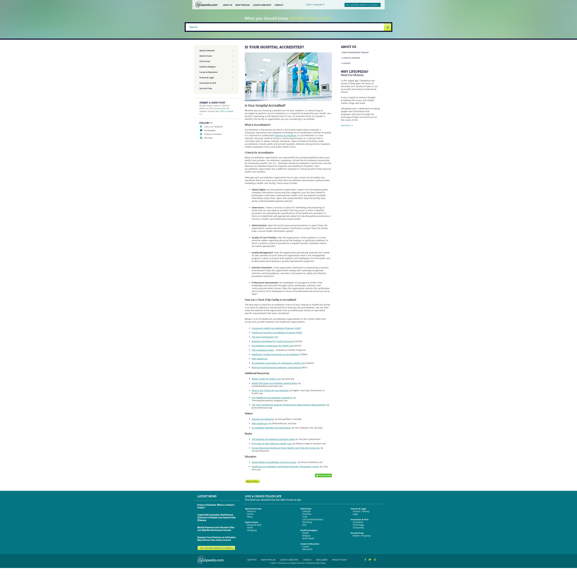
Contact (279, 5)
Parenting (307, 522)
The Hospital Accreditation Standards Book (273, 439)
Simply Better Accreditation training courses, (274, 462)
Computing (358, 527)
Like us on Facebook (213, 126)
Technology (358, 524)
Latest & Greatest (262, 5)
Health (305, 532)
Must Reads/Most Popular (356, 52)
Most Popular (242, 5)
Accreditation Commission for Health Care (273, 345)
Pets (304, 524)
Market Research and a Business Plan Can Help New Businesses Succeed (215, 528)
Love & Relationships (312, 519)
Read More (346, 125)
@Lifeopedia (209, 130)
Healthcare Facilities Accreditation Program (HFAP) (277, 332)
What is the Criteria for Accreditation (270, 390)
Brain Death (308, 538)
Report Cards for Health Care (266, 378)
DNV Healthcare (260, 358)
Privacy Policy (339, 560)
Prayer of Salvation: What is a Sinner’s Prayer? (215, 506)
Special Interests (207, 50)
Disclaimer (321, 560)
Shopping (252, 530)
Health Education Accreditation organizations (274, 383)
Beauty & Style (254, 524)
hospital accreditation (286, 135)
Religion (306, 535)
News (250, 516)
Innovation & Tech (207, 83)
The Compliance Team (263, 350)
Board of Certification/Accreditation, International (276, 367)
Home (250, 527)
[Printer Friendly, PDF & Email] (323, 475)
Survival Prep (205, 88)
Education (307, 549)
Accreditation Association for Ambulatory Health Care (278, 363)
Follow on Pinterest (213, 134)
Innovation (358, 522)
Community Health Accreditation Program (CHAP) (276, 328)
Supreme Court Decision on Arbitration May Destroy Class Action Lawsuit (216, 538)
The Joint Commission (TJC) (265, 337)
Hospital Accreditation (263, 419)
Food (304, 516)
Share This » (252, 481)
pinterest (375, 560)
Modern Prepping (361, 535)
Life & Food (204, 61)
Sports (250, 514)
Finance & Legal (206, 77)
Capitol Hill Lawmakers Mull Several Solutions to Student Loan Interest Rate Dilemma (216, 517)
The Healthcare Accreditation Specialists (272, 397)
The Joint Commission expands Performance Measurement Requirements (289, 404)
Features (251, 511)
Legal (355, 514)
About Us (227, 5)
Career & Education (208, 72)
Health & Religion (207, 66)
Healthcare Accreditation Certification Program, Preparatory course (285, 466)
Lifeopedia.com (206, 4)
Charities (306, 514)
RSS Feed (208, 138)
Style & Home (205, 56)
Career (305, 546)
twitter (370, 560)
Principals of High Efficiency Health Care (272, 443)
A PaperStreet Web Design (315, 563)
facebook (365, 560)
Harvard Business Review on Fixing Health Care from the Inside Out (286, 447)
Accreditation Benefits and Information (271, 427)
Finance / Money (361, 511)
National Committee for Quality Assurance (273, 341)
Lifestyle (306, 511)
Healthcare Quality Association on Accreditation (276, 354)
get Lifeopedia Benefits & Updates (362, 5)
